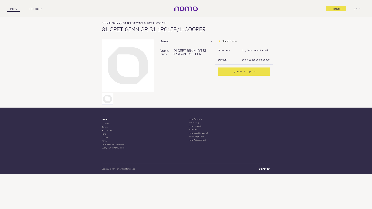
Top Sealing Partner (196, 137)
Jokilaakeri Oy (194, 123)
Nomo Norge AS (195, 126)
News (104, 134)
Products (35, 8)
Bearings (117, 23)
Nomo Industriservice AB (198, 133)
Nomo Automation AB (197, 140)
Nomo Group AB (195, 119)
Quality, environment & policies (113, 148)
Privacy (104, 141)
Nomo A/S (193, 130)
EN (355, 8)
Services (105, 127)
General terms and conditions (113, 144)
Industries (105, 123)
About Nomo (107, 130)
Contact (105, 137)
